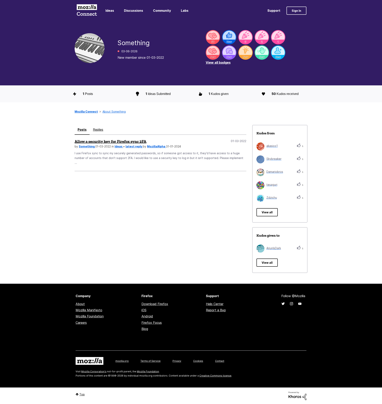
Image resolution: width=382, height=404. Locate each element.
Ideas (109, 11)
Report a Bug (216, 310)
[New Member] (278, 52)
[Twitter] (283, 303)
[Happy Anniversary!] (245, 37)
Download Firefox (154, 304)
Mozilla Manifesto (89, 310)
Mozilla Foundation (90, 316)
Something (87, 146)
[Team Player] (229, 37)
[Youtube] (300, 303)
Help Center (214, 304)
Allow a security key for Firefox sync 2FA (110, 141)
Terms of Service (150, 360)
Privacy (176, 360)
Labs (184, 11)
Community (162, 11)
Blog (144, 329)
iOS (143, 310)
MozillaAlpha (156, 146)
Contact (219, 360)
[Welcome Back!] (262, 52)
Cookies (198, 360)
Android (147, 316)
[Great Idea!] (245, 52)
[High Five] (213, 37)
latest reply (134, 146)
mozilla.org (122, 360)
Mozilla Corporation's (93, 371)
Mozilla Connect (87, 10)
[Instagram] (291, 303)
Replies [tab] (98, 130)
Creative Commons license (215, 375)
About (80, 304)
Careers (81, 323)
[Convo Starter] (229, 52)
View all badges (218, 62)
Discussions (133, 11)
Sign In (296, 10)
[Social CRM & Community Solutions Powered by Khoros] (297, 395)
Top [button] (82, 394)
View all (267, 212)
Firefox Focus (151, 323)
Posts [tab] (82, 130)
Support (273, 11)
